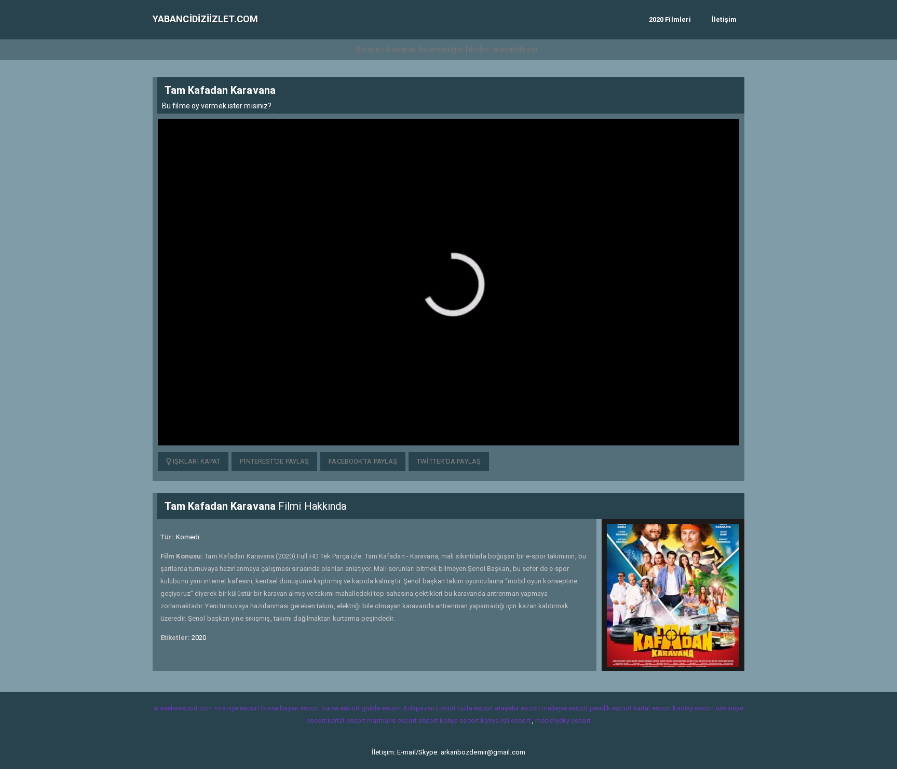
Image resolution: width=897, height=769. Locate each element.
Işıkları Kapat (196, 461)
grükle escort (381, 708)
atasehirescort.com (183, 708)
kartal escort (652, 708)
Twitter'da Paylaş (449, 461)
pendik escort (611, 708)
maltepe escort (565, 708)
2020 (199, 637)
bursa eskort (340, 708)
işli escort (516, 720)
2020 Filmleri (670, 19)
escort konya (438, 720)
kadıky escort (693, 708)
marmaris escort (392, 720)
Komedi (188, 537)
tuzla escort (475, 708)
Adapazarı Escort (429, 708)
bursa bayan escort (290, 708)
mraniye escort (236, 708)
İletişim (724, 19)
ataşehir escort (517, 708)
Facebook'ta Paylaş (363, 461)
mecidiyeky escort (563, 720)
